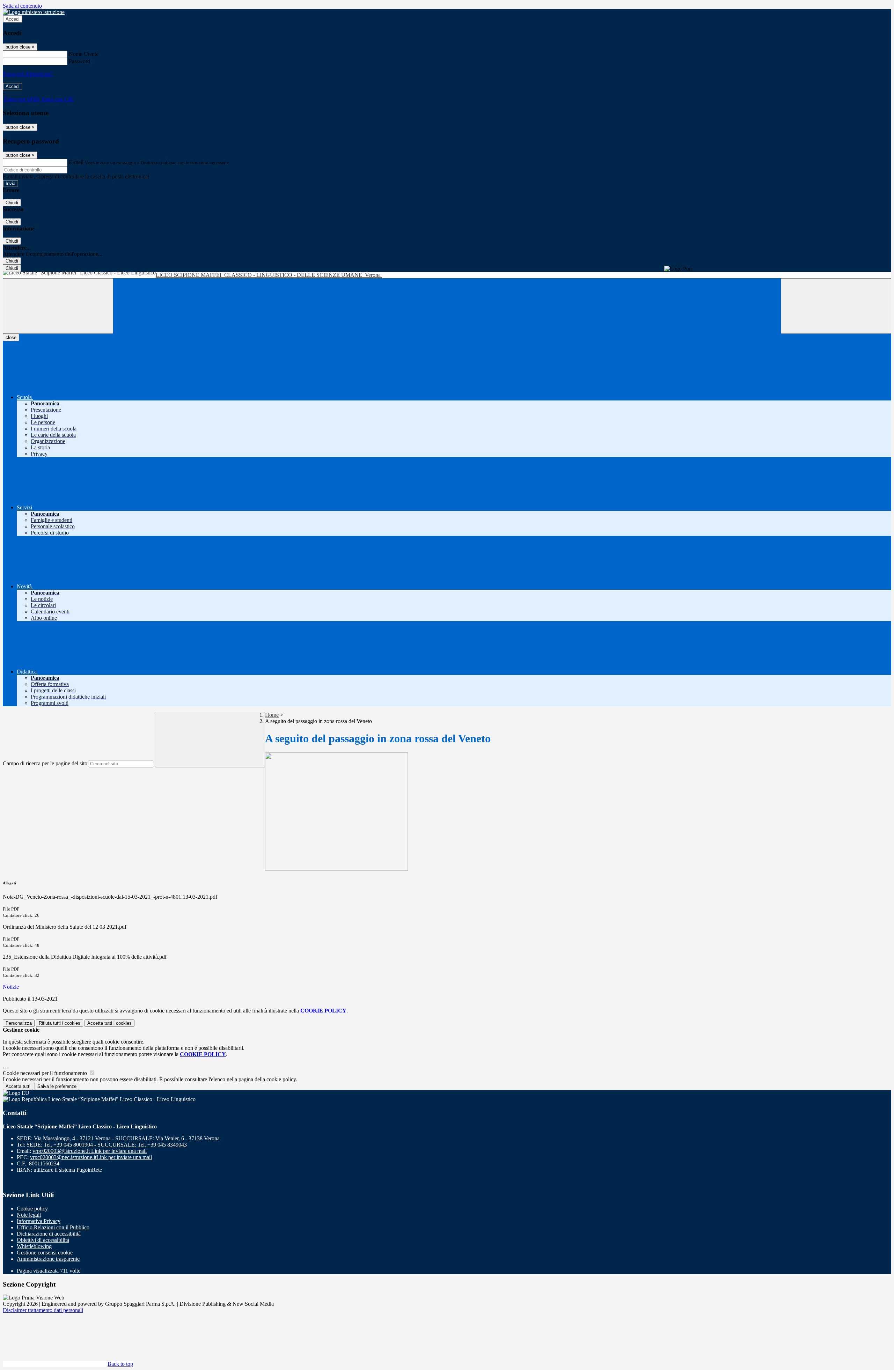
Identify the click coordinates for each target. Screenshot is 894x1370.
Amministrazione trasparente (48, 1259)
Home (272, 715)
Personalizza (19, 1023)
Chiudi (12, 202)
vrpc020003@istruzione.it (89, 1151)
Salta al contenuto (22, 6)
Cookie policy (32, 1208)
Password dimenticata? (28, 74)
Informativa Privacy (38, 1221)
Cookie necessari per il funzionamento (45, 1073)
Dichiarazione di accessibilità (49, 1234)
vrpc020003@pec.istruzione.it (91, 1157)
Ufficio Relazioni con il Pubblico (53, 1227)
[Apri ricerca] (836, 306)
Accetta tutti (109, 1023)
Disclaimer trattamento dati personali (43, 1310)
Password (79, 61)
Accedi (13, 19)
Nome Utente (83, 54)
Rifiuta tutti (59, 1023)
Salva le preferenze (56, 1086)
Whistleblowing (34, 1246)
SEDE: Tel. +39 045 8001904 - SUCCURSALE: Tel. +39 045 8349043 (107, 1145)
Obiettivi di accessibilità (43, 1240)
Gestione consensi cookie (45, 1252)
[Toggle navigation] (58, 306)
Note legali (29, 1215)
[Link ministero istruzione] (34, 12)
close (11, 337)
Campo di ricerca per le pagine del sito (45, 763)
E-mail (76, 162)
